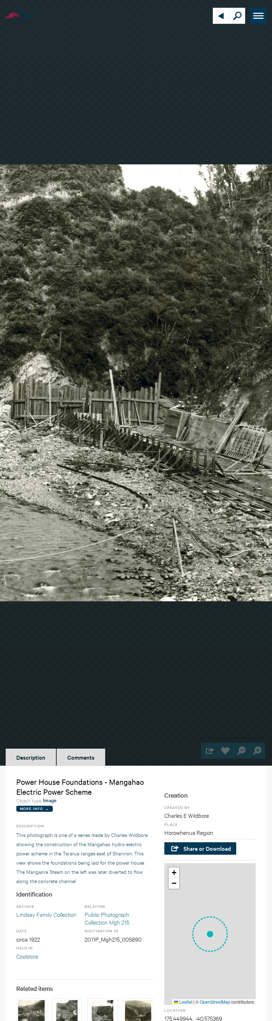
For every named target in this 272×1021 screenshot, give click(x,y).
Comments (81, 757)
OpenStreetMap (215, 1002)
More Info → (34, 808)
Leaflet (185, 1002)
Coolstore (27, 956)
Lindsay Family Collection (46, 914)
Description (30, 757)
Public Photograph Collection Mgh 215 (107, 918)
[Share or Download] (209, 751)
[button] (210, 934)
